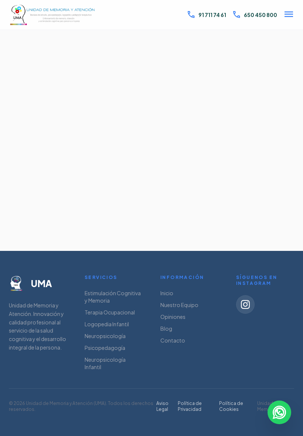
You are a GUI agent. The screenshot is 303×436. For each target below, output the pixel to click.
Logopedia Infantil (107, 324)
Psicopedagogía (105, 347)
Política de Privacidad (190, 406)
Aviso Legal (162, 406)
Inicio (166, 293)
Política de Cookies (231, 406)
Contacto (172, 340)
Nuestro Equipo (179, 305)
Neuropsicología (105, 336)
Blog (166, 328)
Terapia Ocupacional (110, 312)
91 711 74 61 (206, 14)
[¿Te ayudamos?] (279, 412)
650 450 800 (254, 14)
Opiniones (172, 316)
